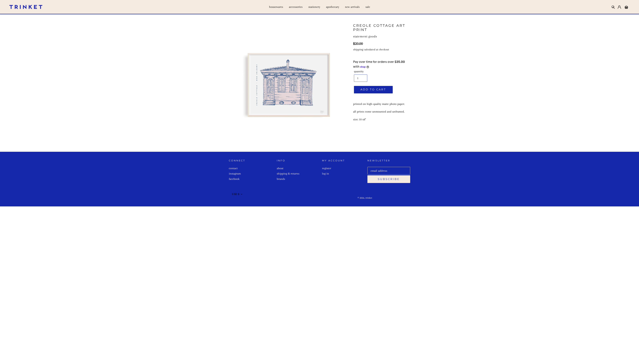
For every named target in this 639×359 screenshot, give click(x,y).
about (280, 168)
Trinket (368, 197)
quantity (359, 71)
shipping (358, 49)
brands (281, 178)
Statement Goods (365, 36)
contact (233, 168)
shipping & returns (288, 173)
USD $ (235, 194)
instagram (235, 173)
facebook (234, 178)
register (326, 168)
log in (325, 173)
